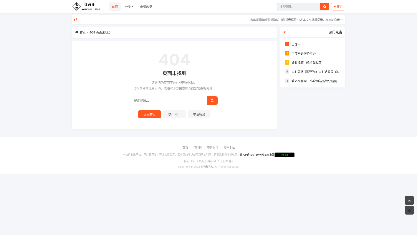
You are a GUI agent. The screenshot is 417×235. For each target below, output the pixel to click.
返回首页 (150, 114)
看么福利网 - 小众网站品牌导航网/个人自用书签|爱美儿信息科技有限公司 (316, 81)
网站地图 (228, 161)
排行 (340, 6)
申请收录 (146, 6)
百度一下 (297, 44)
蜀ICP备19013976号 (252, 154)
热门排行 (174, 114)
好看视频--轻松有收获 (306, 62)
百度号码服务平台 (303, 53)
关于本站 (229, 147)
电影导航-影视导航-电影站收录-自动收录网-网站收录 (316, 72)
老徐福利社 (207, 166)
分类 (128, 6)
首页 (115, 6)
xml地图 (270, 154)
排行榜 (197, 147)
